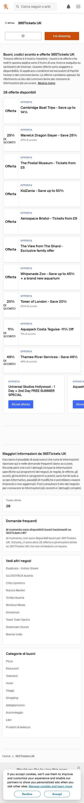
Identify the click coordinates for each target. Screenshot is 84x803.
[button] (78, 6)
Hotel (9, 683)
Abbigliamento (15, 705)
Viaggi (10, 690)
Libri (8, 720)
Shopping (12, 698)
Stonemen (13, 612)
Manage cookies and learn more (50, 786)
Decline (27, 794)
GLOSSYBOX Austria (19, 576)
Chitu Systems (15, 583)
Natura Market (15, 590)
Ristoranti (12, 668)
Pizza (9, 661)
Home (6, 756)
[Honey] (6, 6)
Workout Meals (15, 605)
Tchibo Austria (15, 598)
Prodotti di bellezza (18, 727)
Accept (57, 794)
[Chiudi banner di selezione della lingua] (78, 767)
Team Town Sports (18, 620)
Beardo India (14, 634)
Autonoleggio (14, 712)
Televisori (12, 676)
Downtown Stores (17, 627)
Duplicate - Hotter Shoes (22, 568)
